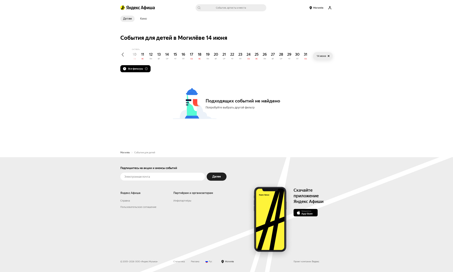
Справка (125, 200)
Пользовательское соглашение (138, 207)
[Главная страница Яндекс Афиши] (122, 7)
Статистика (179, 261)
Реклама (195, 261)
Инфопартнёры (182, 200)
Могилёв (125, 152)
